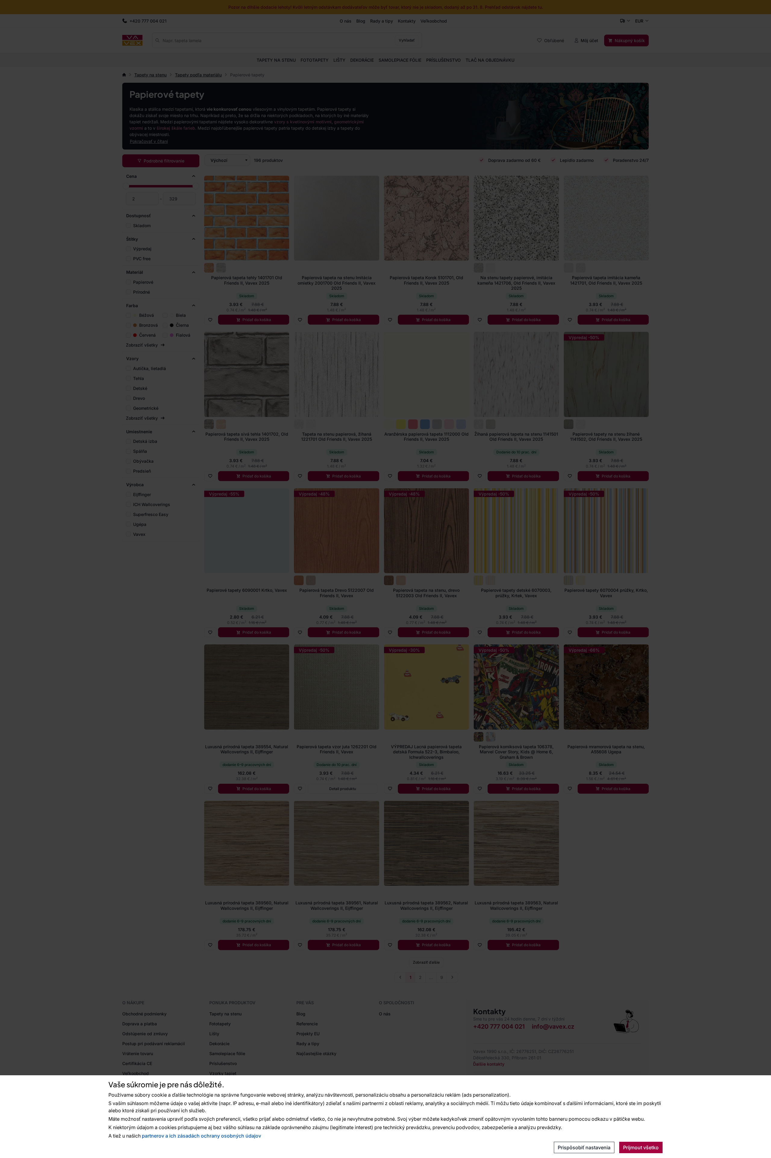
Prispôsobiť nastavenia (584, 1147)
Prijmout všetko (641, 1147)
